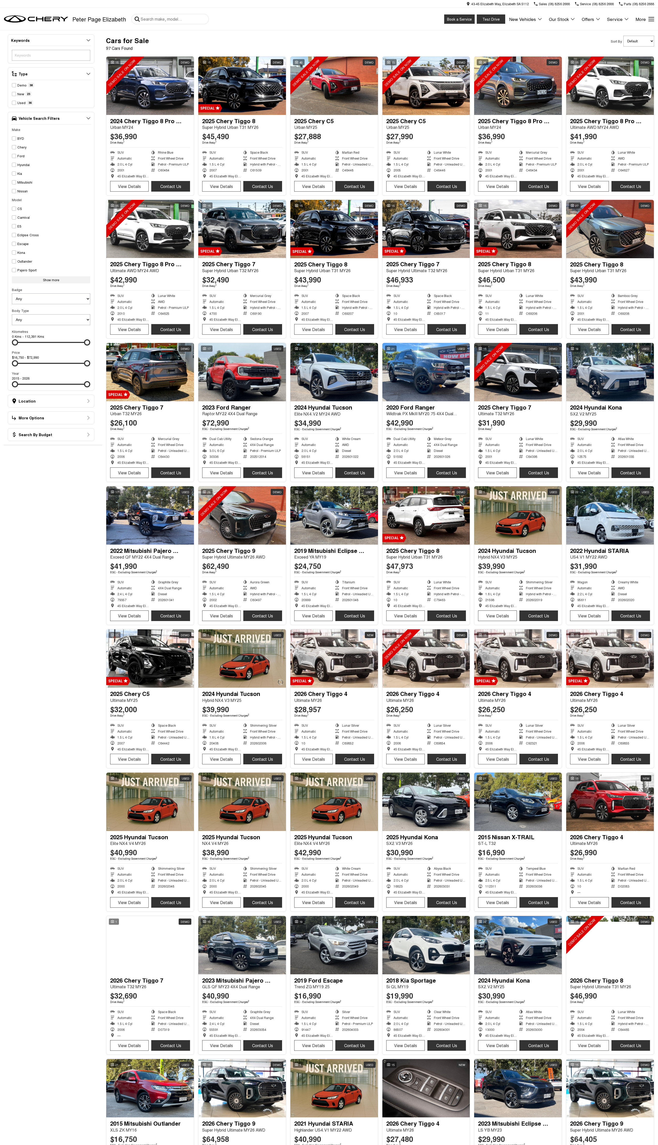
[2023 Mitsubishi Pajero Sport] (242, 945)
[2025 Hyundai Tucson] (150, 802)
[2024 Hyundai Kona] (610, 372)
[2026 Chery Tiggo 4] (334, 658)
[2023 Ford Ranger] (242, 372)
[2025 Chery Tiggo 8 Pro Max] (518, 86)
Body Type (20, 310)
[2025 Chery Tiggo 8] (242, 86)
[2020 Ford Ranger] (426, 372)
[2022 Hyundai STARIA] (610, 515)
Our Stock (559, 19)
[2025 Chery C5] (334, 86)
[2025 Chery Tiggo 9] (242, 515)
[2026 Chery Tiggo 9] (242, 1088)
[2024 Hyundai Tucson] (334, 372)
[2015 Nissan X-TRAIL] (518, 802)
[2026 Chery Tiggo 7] (150, 945)
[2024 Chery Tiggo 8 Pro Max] (150, 86)
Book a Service (459, 19)
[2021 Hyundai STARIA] (334, 1088)
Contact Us (170, 186)
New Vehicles (522, 19)
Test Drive (491, 19)
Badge (17, 289)
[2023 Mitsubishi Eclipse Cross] (518, 1088)
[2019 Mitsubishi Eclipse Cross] (334, 515)
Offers (588, 19)
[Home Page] (36, 19)
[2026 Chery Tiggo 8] (610, 945)
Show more (51, 280)
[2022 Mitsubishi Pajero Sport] (150, 515)
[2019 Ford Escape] (334, 945)
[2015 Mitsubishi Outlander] (150, 1088)
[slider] (15, 342)
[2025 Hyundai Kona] (426, 802)
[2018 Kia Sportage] (426, 945)
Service (615, 19)
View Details (129, 186)
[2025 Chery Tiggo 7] (242, 229)
